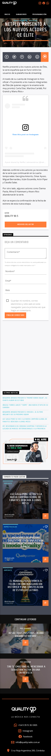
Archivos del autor (25, 224)
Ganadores (21, 14)
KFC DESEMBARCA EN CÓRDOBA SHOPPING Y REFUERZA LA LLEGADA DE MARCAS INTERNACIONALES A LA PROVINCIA (25, 427)
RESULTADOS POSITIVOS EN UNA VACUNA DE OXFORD (26, 635)
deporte (8, 483)
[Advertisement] (25, 356)
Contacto (25, 23)
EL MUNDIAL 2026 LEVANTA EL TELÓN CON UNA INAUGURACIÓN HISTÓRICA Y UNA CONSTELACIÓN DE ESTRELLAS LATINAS (25, 585)
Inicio (7, 14)
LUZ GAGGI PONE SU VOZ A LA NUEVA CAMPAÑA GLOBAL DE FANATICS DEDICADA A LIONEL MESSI (25, 420)
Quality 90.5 (11, 216)
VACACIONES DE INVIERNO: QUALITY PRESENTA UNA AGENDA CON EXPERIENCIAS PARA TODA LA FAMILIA (25, 542)
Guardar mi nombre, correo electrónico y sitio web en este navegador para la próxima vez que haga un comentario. (28, 300)
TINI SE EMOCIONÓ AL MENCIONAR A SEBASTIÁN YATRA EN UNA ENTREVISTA (26, 669)
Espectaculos (10, 527)
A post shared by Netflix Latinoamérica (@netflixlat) (27, 162)
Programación (39, 14)
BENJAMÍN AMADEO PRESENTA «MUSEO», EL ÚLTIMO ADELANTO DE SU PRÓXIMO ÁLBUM (23, 413)
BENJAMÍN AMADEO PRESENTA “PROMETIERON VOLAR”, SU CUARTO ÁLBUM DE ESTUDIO (25, 399)
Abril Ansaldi (9, 514)
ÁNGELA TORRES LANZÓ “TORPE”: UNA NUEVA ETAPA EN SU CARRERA (25, 406)
